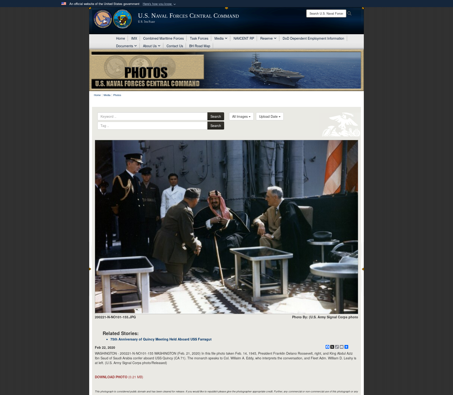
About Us (150, 45)
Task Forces (199, 38)
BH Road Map (199, 45)
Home (120, 38)
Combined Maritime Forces (163, 38)
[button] (160, 3)
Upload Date (269, 116)
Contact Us (175, 45)
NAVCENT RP (244, 38)
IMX (134, 38)
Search (215, 116)
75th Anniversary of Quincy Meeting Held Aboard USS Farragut (161, 339)
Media (219, 38)
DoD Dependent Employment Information (313, 38)
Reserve (266, 38)
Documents (124, 45)
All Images (240, 116)
